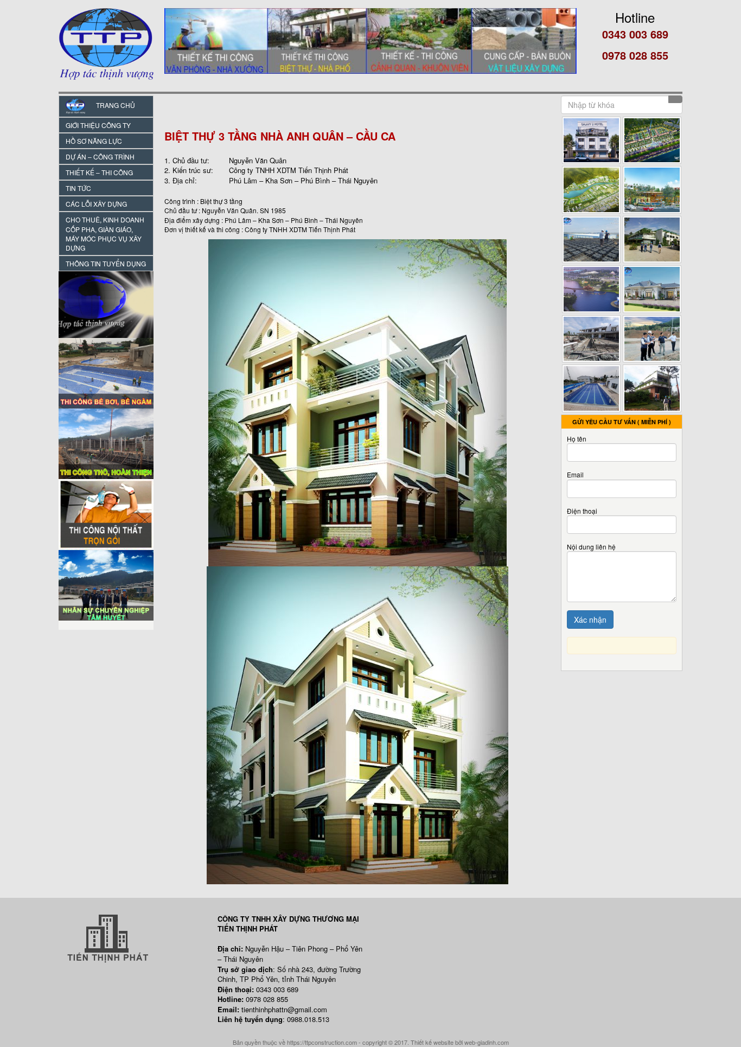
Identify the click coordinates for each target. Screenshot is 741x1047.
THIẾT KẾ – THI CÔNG (99, 172)
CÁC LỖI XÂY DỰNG (96, 203)
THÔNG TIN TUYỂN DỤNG (106, 263)
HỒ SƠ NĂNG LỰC (94, 140)
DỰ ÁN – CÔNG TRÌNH (100, 156)
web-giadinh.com (486, 1042)
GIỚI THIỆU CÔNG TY (98, 125)
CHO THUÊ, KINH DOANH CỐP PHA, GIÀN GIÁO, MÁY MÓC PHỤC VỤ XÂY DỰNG (105, 233)
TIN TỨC (78, 188)
